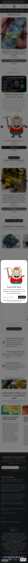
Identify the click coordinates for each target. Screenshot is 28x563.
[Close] (25, 262)
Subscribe (22, 297)
